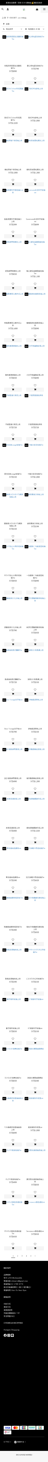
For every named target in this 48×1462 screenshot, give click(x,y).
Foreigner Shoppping (11, 1330)
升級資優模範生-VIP (12, 1313)
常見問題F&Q (9, 1316)
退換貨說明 (8, 1310)
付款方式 (7, 1304)
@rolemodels (17, 1278)
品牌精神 (7, 1275)
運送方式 (7, 1307)
